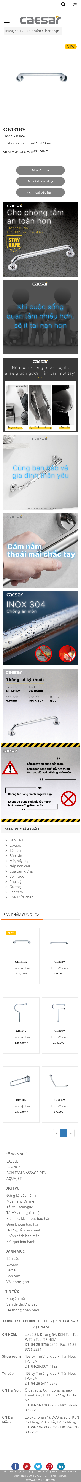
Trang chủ (12, 31)
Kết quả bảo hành (20, 1241)
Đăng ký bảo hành (21, 1195)
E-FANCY (13, 1167)
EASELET (13, 1161)
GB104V (21, 1031)
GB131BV (21, 961)
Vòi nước (17, 876)
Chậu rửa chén (21, 897)
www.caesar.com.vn (40, 1480)
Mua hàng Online (20, 1201)
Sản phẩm (33, 31)
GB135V (59, 1100)
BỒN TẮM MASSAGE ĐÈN (26, 1172)
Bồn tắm (16, 855)
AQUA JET (14, 1178)
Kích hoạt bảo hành (40, 192)
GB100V (21, 1100)
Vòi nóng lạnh (17, 1281)
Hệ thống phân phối (22, 1310)
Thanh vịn (51, 31)
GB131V (59, 961)
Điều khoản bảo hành (23, 1224)
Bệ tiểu (15, 850)
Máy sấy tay (19, 860)
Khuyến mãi (16, 1298)
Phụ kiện (17, 881)
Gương (15, 886)
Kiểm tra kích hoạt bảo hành (29, 1218)
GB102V (59, 1031)
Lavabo (15, 845)
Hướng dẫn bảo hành (23, 1230)
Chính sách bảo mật (22, 1236)
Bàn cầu (12, 1258)
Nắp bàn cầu (20, 866)
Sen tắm (16, 892)
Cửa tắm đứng (21, 871)
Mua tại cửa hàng (40, 181)
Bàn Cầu (16, 840)
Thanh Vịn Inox (21, 968)
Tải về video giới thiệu (23, 1212)
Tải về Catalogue (19, 1207)
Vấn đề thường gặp (22, 1304)
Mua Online (40, 170)
